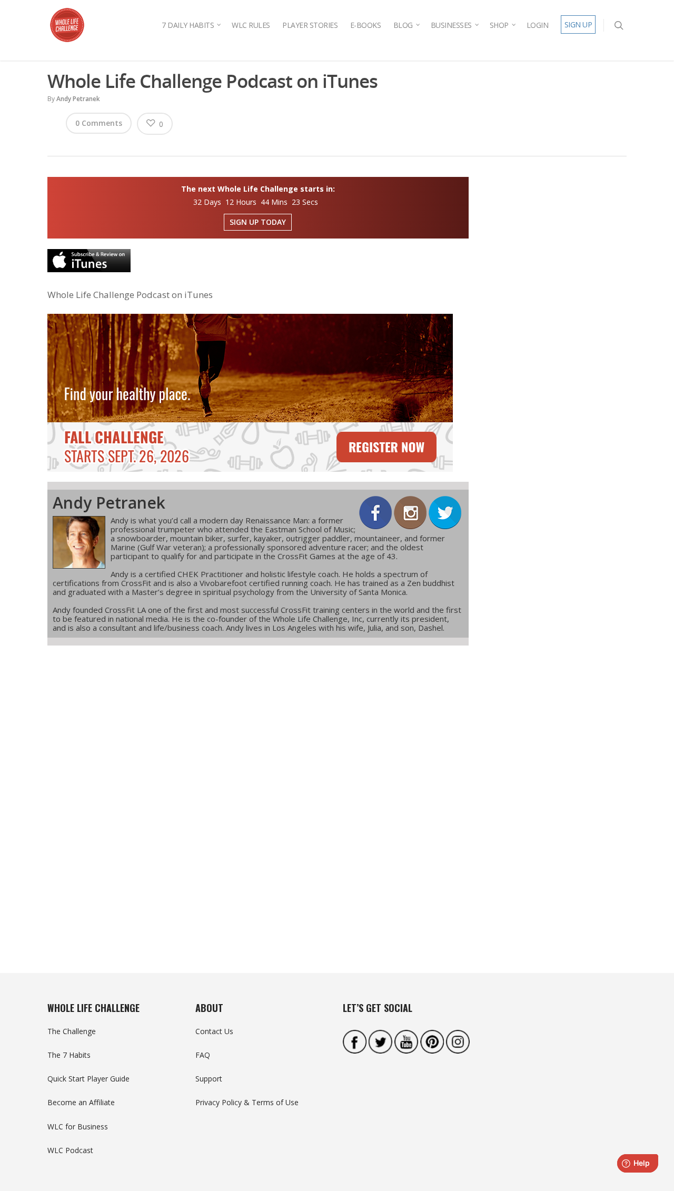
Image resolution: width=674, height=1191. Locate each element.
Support (208, 1079)
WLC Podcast (70, 1150)
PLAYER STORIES (310, 25)
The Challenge (71, 1031)
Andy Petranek (78, 98)
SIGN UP (578, 24)
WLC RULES (251, 25)
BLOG (403, 25)
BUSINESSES (451, 25)
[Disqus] (258, 790)
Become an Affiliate (81, 1102)
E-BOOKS (365, 25)
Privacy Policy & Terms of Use (247, 1102)
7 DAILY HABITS (188, 25)
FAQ (202, 1055)
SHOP (499, 25)
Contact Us (214, 1031)
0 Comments (98, 123)
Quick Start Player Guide (88, 1079)
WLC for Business (77, 1126)
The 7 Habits (69, 1055)
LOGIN (538, 25)
